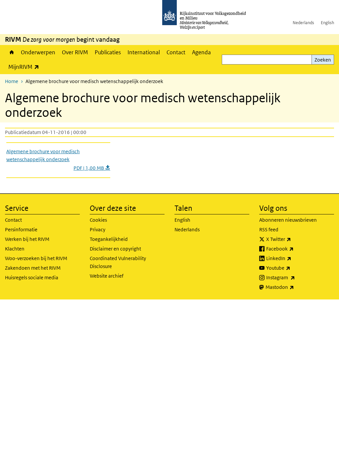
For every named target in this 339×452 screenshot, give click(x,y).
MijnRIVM (25, 66)
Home (11, 52)
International (143, 52)
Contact (176, 52)
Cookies (98, 220)
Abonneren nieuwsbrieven (288, 220)
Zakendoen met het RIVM (33, 268)
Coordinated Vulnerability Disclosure (118, 262)
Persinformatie (21, 229)
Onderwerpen (38, 52)
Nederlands (303, 22)
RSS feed (268, 229)
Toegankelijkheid (109, 239)
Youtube (292, 267)
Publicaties (108, 52)
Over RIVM (75, 52)
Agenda (201, 52)
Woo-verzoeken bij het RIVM (36, 258)
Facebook (294, 248)
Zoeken (323, 60)
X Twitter (293, 239)
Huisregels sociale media (31, 277)
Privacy (97, 229)
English (327, 22)
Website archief (106, 276)
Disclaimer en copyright (115, 249)
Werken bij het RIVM (27, 239)
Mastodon (294, 287)
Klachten (14, 249)
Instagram (295, 277)
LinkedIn (293, 258)
